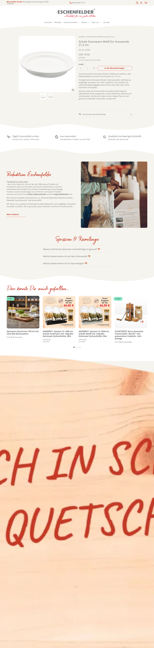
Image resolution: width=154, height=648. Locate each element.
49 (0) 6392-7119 (78, 3)
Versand (81, 60)
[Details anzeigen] (23, 312)
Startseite (82, 37)
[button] (137, 3)
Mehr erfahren (13, 214)
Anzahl (81, 64)
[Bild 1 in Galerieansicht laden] (43, 96)
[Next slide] (142, 321)
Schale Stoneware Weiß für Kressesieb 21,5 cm (100, 37)
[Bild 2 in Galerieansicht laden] (51, 96)
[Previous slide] (9, 321)
